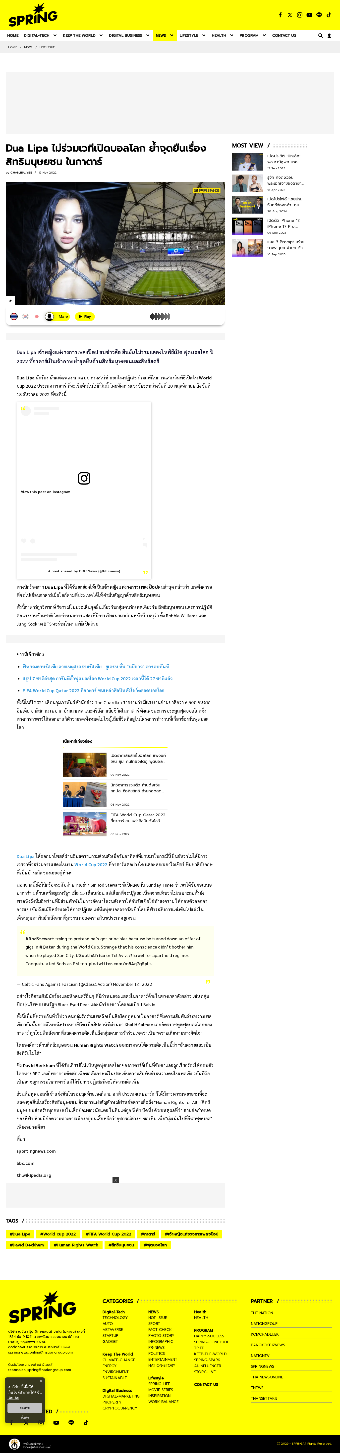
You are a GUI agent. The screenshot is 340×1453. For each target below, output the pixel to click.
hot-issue (157, 1317)
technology (115, 1317)
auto (108, 1323)
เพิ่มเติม (13, 1398)
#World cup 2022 (58, 1234)
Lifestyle (156, 1378)
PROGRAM (203, 1330)
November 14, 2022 (132, 984)
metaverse (113, 1329)
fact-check (160, 1329)
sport (154, 1323)
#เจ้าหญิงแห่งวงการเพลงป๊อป (191, 1234)
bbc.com (26, 1163)
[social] (280, 15)
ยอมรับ (25, 1408)
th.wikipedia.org (34, 1175)
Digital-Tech (114, 1312)
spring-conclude (211, 1342)
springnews (262, 1366)
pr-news (156, 1347)
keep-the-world (210, 1354)
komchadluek (265, 1334)
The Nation (262, 1313)
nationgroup (264, 1323)
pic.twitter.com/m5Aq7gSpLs (120, 963)
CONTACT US (206, 1384)
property (112, 1402)
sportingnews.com (36, 1151)
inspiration (159, 1396)
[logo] (33, 14)
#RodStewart (39, 938)
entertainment (162, 1359)
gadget (110, 1341)
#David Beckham (27, 1245)
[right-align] (319, 35)
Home (12, 47)
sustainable (115, 1378)
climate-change (119, 1360)
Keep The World (118, 1354)
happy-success (209, 1336)
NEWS (28, 47)
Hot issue (47, 47)
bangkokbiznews (268, 1345)
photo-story (161, 1335)
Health (200, 1312)
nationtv (260, 1356)
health (201, 1317)
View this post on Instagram (45, 492)
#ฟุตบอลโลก (155, 1245)
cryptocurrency (120, 1408)
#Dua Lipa (20, 1234)
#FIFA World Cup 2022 (108, 1234)
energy (110, 1366)
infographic (160, 1341)
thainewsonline (267, 1377)
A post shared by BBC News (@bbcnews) (84, 571)
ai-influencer (207, 1366)
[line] (37, 301)
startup (110, 1335)
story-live (205, 1372)
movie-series (160, 1390)
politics (156, 1353)
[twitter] (28, 300)
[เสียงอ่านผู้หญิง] (57, 316)
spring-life (159, 1384)
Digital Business (117, 1390)
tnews (257, 1388)
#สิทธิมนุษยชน (121, 1245)
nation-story (161, 1365)
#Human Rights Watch (76, 1245)
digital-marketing (121, 1396)
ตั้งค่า (25, 1418)
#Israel (136, 955)
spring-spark (207, 1360)
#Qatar (47, 947)
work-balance (163, 1402)
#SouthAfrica (90, 955)
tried (199, 1348)
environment (116, 1372)
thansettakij (264, 1398)
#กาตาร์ (148, 1234)
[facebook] (19, 301)
